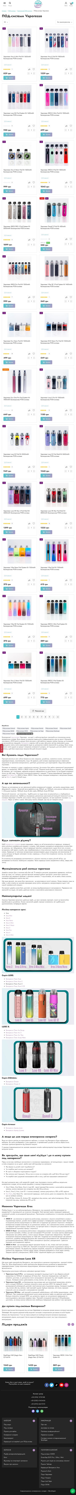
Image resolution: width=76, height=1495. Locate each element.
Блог (5, 1457)
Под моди (7, 1424)
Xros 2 (8, 918)
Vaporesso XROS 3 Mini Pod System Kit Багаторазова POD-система (54, 625)
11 (12, 239)
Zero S (9, 777)
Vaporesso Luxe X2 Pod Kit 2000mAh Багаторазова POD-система (16, 455)
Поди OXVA (45, 1484)
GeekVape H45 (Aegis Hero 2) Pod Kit (12, 1356)
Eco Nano (9, 1194)
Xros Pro (8, 930)
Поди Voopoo (46, 1478)
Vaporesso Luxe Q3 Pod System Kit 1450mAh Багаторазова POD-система (18, 114)
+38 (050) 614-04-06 (38, 1400)
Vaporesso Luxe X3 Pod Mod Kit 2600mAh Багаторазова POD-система (55, 455)
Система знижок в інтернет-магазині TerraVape (53, 1439)
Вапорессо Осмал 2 (13, 1084)
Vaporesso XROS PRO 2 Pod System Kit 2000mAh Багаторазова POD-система (16, 227)
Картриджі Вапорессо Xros (50, 1467)
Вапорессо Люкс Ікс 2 (13, 1032)
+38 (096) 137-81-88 (38, 1397)
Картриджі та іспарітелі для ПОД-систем (18, 1441)
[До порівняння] (29, 69)
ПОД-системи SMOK (8, 731)
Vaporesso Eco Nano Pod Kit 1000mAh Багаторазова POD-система (16, 342)
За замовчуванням (64, 22)
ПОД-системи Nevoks (37, 728)
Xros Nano (9, 920)
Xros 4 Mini (9, 935)
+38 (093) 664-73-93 (38, 1404)
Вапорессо (25, 743)
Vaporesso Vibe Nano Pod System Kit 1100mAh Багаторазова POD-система (19, 568)
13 (49, 182)
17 (12, 523)
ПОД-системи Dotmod (9, 728)
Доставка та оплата (47, 1428)
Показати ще (39, 711)
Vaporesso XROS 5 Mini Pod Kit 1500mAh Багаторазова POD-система (55, 114)
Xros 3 (8, 928)
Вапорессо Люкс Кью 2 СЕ (15, 986)
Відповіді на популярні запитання (16, 1461)
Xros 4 (8, 932)
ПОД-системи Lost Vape (36, 731)
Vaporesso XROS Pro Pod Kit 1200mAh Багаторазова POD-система (16, 285)
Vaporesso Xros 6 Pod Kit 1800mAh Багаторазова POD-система (53, 58)
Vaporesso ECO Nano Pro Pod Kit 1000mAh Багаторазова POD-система (56, 342)
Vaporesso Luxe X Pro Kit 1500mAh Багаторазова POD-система (52, 399)
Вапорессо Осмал (12, 1081)
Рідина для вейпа (10, 1431)
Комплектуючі (8, 1438)
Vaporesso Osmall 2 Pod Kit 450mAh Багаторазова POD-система (53, 227)
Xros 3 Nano (10, 925)
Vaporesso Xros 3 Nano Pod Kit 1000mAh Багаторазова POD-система (17, 682)
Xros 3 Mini (9, 923)
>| (57, 717)
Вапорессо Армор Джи (14, 1128)
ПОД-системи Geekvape (52, 731)
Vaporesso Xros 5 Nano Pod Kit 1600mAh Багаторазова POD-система (17, 171)
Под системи (8, 1428)
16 (49, 125)
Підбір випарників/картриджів (14, 1454)
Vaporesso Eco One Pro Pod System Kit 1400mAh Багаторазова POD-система (16, 399)
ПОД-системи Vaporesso (24, 734)
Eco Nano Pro (12, 775)
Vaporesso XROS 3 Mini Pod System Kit (62, 1356)
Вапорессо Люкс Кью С (14, 981)
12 (12, 353)
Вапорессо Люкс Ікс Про (14, 1035)
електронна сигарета (13, 844)
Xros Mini (9, 916)
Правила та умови (47, 1435)
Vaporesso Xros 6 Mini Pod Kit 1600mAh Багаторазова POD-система (17, 58)
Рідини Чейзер (46, 1464)
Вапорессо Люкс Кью (13, 979)
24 (5, 22)
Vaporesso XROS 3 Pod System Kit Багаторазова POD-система (52, 682)
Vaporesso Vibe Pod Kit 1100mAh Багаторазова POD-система (52, 568)
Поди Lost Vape (46, 1481)
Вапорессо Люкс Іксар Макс (16, 1037)
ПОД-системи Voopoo (9, 734)
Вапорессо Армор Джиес (15, 1130)
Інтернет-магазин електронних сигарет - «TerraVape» (38, 1491)
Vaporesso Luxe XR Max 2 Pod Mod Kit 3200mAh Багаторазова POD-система (16, 512)
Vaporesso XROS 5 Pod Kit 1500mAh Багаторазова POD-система (53, 171)
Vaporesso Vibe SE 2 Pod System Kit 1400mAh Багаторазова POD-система (56, 285)
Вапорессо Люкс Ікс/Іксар (15, 1030)
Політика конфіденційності (50, 1431)
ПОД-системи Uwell (65, 728)
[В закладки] (33, 69)
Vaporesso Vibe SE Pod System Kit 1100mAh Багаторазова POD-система (18, 625)
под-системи (15, 737)
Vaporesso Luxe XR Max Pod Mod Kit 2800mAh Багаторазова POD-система (53, 512)
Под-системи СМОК (48, 1454)
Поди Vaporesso (46, 1474)
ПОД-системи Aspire (23, 728)
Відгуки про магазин (11, 1464)
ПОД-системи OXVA (22, 731)
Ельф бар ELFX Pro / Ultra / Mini (52, 1457)
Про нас (44, 1424)
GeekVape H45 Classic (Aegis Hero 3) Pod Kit (36, 1356)
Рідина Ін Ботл (46, 1471)
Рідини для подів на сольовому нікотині (55, 1461)
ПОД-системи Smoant (51, 728)
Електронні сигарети (11, 1435)
